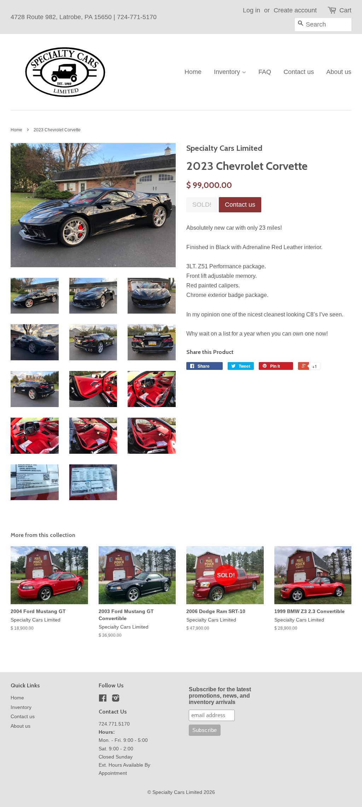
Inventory (228, 71)
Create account (295, 10)
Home (193, 71)
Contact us (299, 71)
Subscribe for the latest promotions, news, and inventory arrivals (220, 695)
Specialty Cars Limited (177, 792)
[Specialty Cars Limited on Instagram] (115, 699)
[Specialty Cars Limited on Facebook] (103, 699)
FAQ (264, 71)
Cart (345, 10)
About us (338, 71)
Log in (251, 10)
